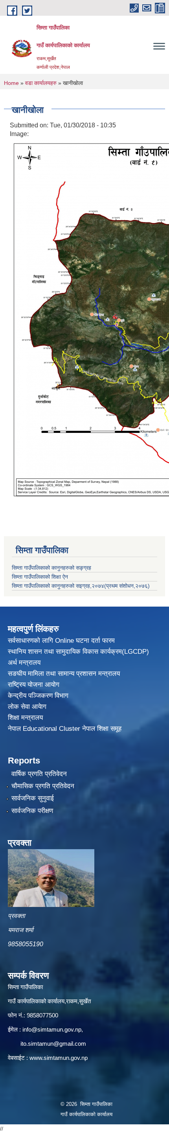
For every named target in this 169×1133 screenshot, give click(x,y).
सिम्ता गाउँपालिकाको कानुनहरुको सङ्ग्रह (51, 568)
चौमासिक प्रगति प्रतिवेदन (42, 786)
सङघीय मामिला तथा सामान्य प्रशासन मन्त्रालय (64, 673)
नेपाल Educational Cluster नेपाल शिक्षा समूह (64, 728)
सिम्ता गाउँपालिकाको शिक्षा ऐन (40, 577)
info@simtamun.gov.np (51, 1029)
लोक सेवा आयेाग (27, 706)
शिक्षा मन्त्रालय (25, 717)
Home (11, 83)
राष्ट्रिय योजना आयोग (33, 684)
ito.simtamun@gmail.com (53, 1043)
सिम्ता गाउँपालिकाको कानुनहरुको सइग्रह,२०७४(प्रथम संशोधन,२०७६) (81, 586)
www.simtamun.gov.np (58, 1057)
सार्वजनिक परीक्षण (32, 811)
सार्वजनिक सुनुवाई (32, 798)
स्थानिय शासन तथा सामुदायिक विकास (54, 651)
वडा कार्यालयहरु (41, 83)
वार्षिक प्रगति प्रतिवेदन (39, 774)
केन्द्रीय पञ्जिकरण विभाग (38, 695)
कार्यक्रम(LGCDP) (124, 651)
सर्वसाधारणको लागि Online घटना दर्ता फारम (61, 640)
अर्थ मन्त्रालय (24, 662)
